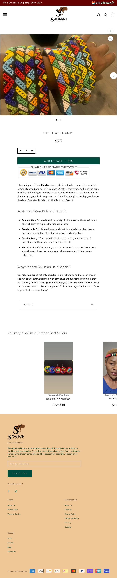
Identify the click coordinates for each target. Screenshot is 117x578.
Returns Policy (70, 514)
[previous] (3, 75)
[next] (113, 75)
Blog (9, 547)
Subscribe (19, 473)
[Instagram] (16, 491)
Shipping (68, 509)
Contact (10, 543)
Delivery (68, 523)
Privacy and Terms (72, 518)
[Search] (105, 14)
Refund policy (13, 509)
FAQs (10, 538)
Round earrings (58, 399)
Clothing (68, 527)
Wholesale (12, 551)
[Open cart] (112, 14)
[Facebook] (9, 491)
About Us (28, 304)
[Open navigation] (5, 14)
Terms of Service (14, 514)
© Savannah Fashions (17, 571)
